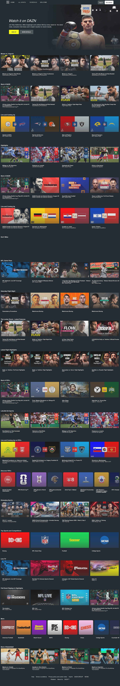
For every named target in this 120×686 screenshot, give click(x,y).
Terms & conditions (41, 677)
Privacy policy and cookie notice (57, 677)
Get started (109, 2)
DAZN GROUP (78, 677)
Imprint (71, 677)
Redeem (53, 679)
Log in (101, 2)
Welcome (43, 2)
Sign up (14, 32)
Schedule (33, 2)
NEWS (87, 677)
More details (26, 32)
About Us (60, 679)
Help (32, 677)
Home (13, 2)
